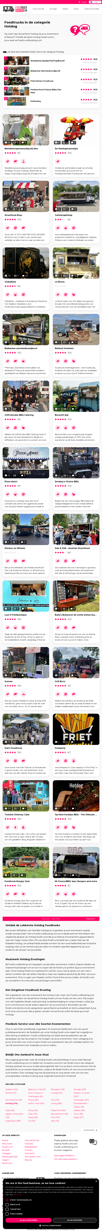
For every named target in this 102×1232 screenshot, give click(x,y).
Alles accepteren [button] (28, 1220)
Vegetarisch (13, 1121)
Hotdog (11, 1103)
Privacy (72, 1229)
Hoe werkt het (32, 1140)
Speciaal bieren (59, 1114)
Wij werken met (33, 1156)
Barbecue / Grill (37, 1089)
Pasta (9, 1110)
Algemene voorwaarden (59, 1229)
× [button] (96, 1181)
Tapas (33, 1117)
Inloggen (83, 2)
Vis (31, 1121)
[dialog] (51, 1204)
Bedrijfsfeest (31, 1147)
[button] (51, 1225)
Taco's (78, 1114)
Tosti (55, 1117)
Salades (79, 1110)
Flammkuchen (13, 1100)
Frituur (33, 1100)
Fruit (55, 1100)
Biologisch (58, 1089)
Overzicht (30, 1153)
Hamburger (81, 1100)
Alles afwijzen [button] (74, 1220)
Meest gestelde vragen (9, 1158)
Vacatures (7, 1163)
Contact (29, 1150)
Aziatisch (11, 1089)
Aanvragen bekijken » (65, 1155)
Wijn (55, 1121)
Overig (56, 1103)
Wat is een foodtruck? (7, 1145)
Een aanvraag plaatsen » (66, 1159)
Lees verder (18, 1195)
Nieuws (28, 1160)
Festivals (29, 1143)
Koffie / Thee (36, 1103)
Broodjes (80, 1089)
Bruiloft (6, 1150)
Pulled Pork (58, 1110)
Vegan (79, 1117)
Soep (32, 1114)
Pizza (33, 1110)
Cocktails (57, 1093)
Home (5, 1140)
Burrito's (10, 1093)
